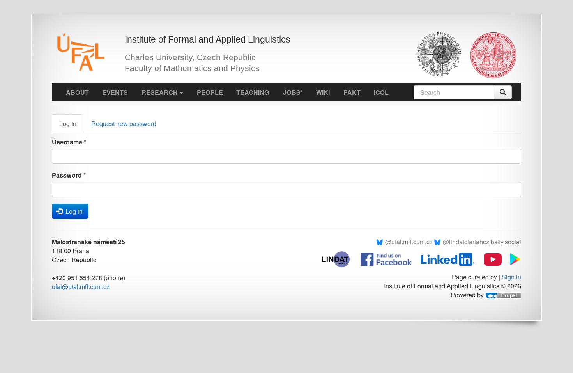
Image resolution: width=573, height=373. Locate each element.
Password (69, 175)
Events (115, 92)
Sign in (511, 276)
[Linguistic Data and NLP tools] (339, 258)
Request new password (123, 123)
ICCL (381, 92)
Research (160, 92)
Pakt (352, 92)
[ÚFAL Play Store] (512, 258)
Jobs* (293, 92)
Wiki (323, 92)
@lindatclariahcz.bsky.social (482, 241)
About (77, 92)
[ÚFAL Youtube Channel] (489, 258)
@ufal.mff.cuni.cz (409, 241)
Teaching (252, 92)
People (210, 92)
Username (69, 141)
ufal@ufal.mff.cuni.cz (81, 286)
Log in (71, 126)
